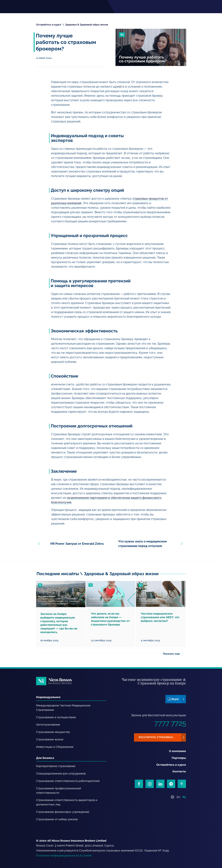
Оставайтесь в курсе (48, 24)
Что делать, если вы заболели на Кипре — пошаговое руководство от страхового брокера (110, 619)
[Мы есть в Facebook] (139, 784)
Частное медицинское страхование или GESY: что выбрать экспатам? (160, 617)
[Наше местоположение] (182, 784)
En (178, 797)
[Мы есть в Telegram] (171, 784)
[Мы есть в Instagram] (149, 784)
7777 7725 (170, 723)
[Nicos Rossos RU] (54, 681)
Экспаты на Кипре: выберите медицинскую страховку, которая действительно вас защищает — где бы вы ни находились (58, 623)
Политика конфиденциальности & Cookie (64, 855)
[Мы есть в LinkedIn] (160, 784)
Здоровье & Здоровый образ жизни (86, 24)
